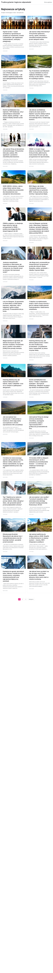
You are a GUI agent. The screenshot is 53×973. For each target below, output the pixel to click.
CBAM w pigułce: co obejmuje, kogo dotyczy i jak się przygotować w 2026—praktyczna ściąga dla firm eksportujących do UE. (13, 227)
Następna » (31, 599)
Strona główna (48, 2)
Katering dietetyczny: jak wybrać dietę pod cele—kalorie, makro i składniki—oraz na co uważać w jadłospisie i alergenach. (13, 383)
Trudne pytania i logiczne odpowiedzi (16, 2)
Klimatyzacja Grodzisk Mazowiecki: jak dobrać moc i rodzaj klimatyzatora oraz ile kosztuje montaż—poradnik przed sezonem (12, 538)
